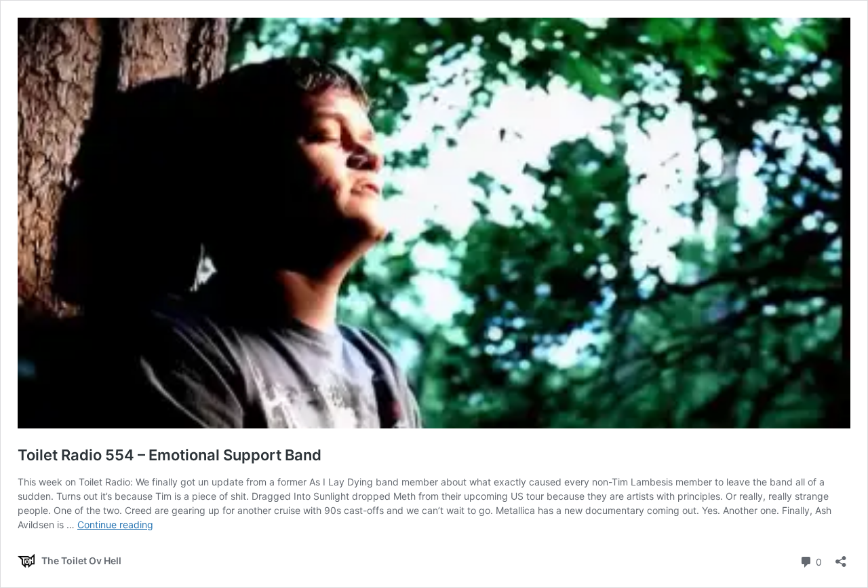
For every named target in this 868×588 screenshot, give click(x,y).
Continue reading (115, 524)
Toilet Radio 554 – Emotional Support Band (169, 455)
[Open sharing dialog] (840, 557)
